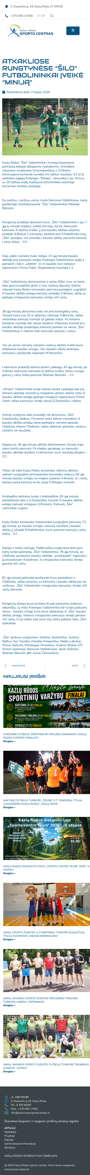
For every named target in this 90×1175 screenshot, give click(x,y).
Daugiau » (9, 741)
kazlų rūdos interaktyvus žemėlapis (30, 1156)
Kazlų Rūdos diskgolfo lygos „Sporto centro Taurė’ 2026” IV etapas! (46, 868)
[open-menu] (73, 30)
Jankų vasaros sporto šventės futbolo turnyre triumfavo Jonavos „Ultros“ (46, 1066)
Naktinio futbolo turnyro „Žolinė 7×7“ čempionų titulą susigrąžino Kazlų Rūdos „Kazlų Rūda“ (42, 802)
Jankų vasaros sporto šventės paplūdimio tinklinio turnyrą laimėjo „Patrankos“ (40, 1000)
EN (39, 16)
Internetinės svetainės (16, 1169)
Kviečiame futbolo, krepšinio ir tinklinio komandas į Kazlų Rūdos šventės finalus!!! (45, 736)
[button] (52, 16)
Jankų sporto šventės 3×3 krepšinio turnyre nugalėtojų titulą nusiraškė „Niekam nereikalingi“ (44, 934)
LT (43, 16)
